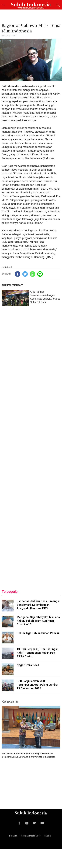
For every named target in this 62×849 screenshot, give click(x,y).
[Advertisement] (31, 445)
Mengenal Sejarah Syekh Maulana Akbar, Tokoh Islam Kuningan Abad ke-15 (38, 621)
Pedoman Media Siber (30, 836)
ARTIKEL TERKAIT (12, 285)
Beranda (13, 836)
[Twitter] (25, 274)
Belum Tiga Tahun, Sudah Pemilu (38, 633)
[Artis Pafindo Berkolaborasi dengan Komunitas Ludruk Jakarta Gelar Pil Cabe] (15, 298)
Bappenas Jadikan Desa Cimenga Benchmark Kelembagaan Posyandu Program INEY (38, 605)
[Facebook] (17, 274)
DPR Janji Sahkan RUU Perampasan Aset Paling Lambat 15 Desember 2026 (37, 685)
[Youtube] (42, 822)
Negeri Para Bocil (28, 665)
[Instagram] (27, 822)
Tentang (47, 836)
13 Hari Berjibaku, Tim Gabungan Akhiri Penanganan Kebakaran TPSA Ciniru (38, 653)
